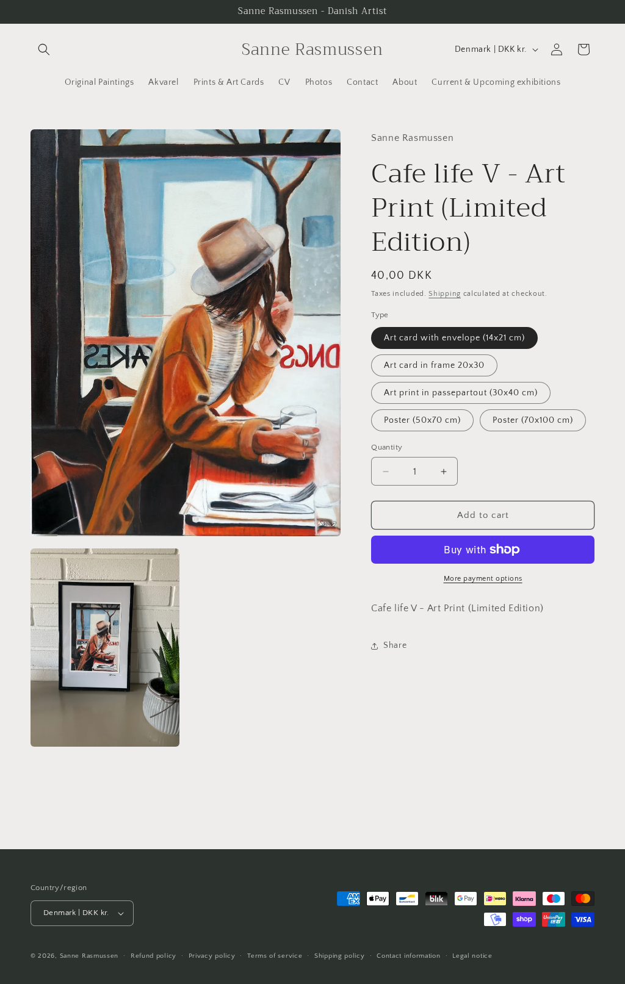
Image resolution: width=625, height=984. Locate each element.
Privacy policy (212, 956)
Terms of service (274, 956)
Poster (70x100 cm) (533, 420)
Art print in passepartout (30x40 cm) (461, 393)
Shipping (444, 294)
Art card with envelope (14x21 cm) (454, 338)
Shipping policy (339, 956)
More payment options (483, 579)
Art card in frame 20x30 (434, 365)
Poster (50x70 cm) (422, 420)
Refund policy (153, 956)
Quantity (386, 447)
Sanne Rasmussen (89, 956)
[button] (44, 49)
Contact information (408, 956)
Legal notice (472, 956)
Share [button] (394, 645)
